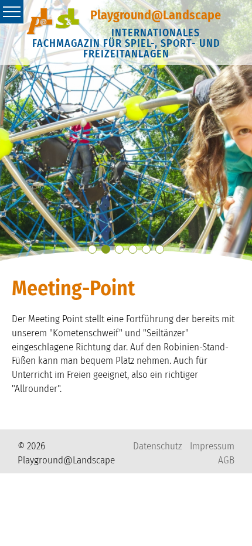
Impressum (212, 446)
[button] (92, 249)
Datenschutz (157, 446)
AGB (226, 460)
